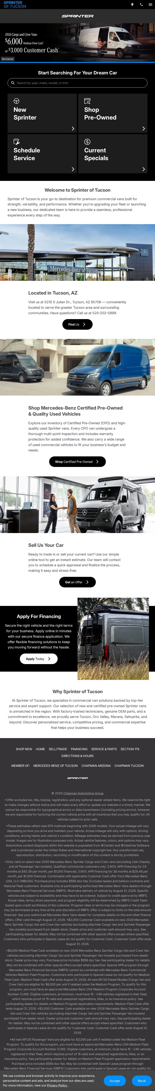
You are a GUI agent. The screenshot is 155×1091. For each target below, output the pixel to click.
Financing (79, 749)
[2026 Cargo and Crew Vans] (77, 42)
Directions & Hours (77, 756)
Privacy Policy (57, 1085)
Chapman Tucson (129, 766)
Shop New (24, 749)
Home (40, 749)
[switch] (150, 4)
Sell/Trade (58, 749)
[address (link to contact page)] (132, 4)
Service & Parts (104, 749)
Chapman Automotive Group (83, 793)
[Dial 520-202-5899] (141, 4)
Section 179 (130, 749)
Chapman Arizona (96, 766)
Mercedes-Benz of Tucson (55, 766)
